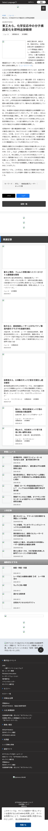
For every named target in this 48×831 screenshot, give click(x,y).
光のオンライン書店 (8, 732)
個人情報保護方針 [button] (22, 819)
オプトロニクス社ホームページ (12, 754)
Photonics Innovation (9, 673)
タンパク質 (19, 186)
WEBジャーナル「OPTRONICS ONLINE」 (15, 757)
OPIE (3, 665)
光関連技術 (15, 34)
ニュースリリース (25, 65)
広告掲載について (24, 804)
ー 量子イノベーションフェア (12, 668)
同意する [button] (23, 825)
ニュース (6, 34)
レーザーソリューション (10, 676)
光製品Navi (5, 703)
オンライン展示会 (8, 684)
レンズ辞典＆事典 (8, 744)
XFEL (17, 184)
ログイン (31, 2)
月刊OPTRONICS (7, 730)
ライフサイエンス (16, 399)
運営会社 (24, 806)
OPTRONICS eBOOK (8, 735)
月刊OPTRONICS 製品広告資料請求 (14, 706)
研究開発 (25, 34)
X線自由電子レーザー (28, 184)
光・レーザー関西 (8, 671)
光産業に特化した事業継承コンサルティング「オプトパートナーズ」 (16, 719)
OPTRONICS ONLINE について (24, 802)
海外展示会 (5, 679)
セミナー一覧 (6, 694)
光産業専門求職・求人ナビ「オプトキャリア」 (17, 715)
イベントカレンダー (8, 681)
